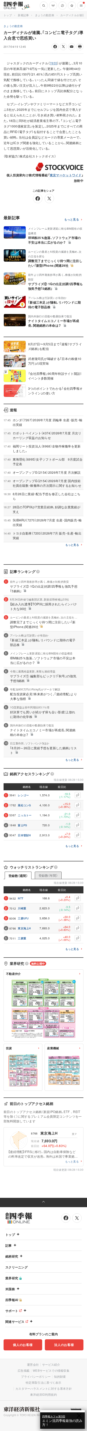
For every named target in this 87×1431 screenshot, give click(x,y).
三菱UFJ (23, 918)
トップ (8, 15)
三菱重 (22, 938)
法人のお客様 (64, 1344)
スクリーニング (16, 1267)
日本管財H (24, 835)
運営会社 (33, 1364)
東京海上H (24, 928)
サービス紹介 (51, 1364)
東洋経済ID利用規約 (43, 1394)
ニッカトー (25, 815)
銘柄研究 (11, 1256)
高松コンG (24, 805)
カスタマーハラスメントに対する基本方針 (43, 1388)
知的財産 (60, 1376)
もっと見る (71, 219)
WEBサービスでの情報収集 (51, 1370)
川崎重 (22, 908)
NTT (20, 898)
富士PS (22, 825)
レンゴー (23, 795)
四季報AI (11, 1300)
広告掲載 (23, 1370)
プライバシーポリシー (36, 1376)
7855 (53, 63)
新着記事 (23, 15)
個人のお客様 (23, 1344)
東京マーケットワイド (66, 175)
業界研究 (11, 1278)
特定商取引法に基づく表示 (43, 1382)
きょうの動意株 (44, 15)
